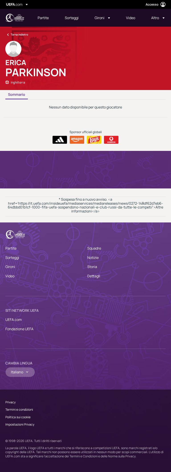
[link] (43, 18)
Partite (10, 248)
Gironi (10, 266)
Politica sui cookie (18, 417)
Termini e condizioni (19, 409)
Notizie (93, 257)
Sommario (16, 95)
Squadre (94, 248)
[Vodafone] (111, 140)
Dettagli (93, 276)
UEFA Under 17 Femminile (14, 18)
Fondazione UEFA (19, 328)
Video (9, 276)
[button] (102, 18)
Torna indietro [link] (19, 34)
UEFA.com (13, 319)
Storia (92, 266)
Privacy (10, 402)
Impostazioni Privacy (19, 424)
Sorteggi (12, 257)
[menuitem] (46, 18)
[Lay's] (94, 140)
